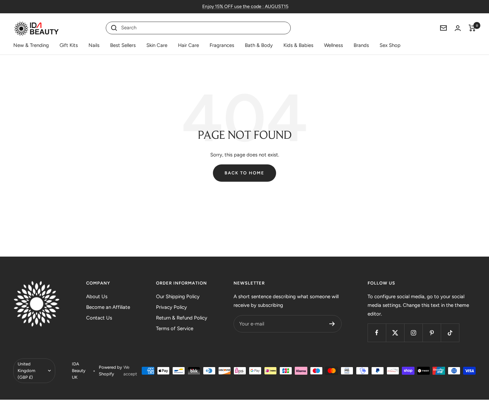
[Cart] (472, 28)
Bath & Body (259, 45)
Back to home (244, 172)
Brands (361, 45)
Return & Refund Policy (181, 318)
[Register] (332, 323)
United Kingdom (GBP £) (26, 370)
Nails (93, 45)
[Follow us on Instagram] (413, 332)
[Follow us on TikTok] (450, 332)
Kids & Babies (298, 45)
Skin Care (156, 45)
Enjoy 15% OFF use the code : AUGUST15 (245, 6)
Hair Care (188, 45)
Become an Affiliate (108, 307)
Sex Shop (390, 45)
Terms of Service (174, 328)
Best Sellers (123, 45)
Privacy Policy (171, 307)
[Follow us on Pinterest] (431, 332)
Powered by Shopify (110, 370)
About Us (96, 297)
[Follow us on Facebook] (377, 332)
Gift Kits (69, 45)
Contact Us (99, 318)
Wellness (333, 45)
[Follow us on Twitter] (395, 332)
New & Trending (31, 45)
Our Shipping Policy (178, 297)
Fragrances (222, 45)
